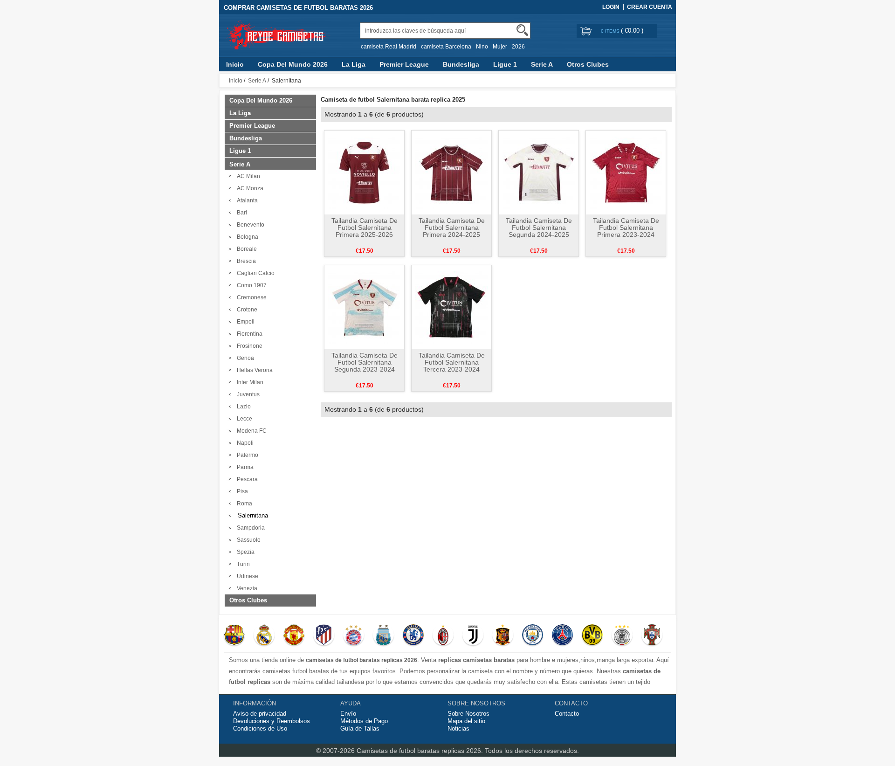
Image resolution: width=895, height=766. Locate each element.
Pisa (241, 491)
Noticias (458, 728)
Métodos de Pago (364, 721)
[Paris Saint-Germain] (562, 636)
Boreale (245, 249)
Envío (348, 713)
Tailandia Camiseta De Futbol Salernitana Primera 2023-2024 (626, 227)
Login (611, 7)
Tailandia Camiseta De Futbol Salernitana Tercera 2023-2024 (452, 362)
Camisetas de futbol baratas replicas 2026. (421, 750)
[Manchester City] (532, 636)
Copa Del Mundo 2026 (293, 64)
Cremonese (250, 297)
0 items (611, 31)
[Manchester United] (293, 636)
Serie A (542, 64)
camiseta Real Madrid (388, 46)
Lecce (243, 418)
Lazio (242, 406)
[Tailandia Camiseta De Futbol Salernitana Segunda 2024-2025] (539, 172)
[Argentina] (383, 636)
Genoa (244, 358)
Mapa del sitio (466, 721)
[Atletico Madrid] (323, 636)
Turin (242, 564)
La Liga (353, 64)
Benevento (249, 224)
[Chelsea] (413, 636)
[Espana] (502, 636)
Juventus (247, 394)
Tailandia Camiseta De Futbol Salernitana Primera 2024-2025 (452, 227)
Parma (244, 467)
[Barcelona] (234, 636)
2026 (518, 46)
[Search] (522, 30)
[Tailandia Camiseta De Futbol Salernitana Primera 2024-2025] (451, 172)
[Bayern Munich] (353, 636)
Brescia (245, 261)
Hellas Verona (253, 370)
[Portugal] (651, 636)
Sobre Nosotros (468, 713)
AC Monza (248, 188)
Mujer (500, 46)
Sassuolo (247, 540)
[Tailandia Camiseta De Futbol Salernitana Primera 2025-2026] (364, 172)
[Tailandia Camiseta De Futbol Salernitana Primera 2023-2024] (626, 172)
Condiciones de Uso (260, 728)
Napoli (244, 443)
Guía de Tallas (359, 728)
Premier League (404, 64)
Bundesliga (461, 64)
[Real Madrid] (264, 636)
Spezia (244, 552)
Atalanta (246, 200)
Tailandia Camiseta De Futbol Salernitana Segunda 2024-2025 (539, 227)
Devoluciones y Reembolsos (271, 721)
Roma (243, 503)
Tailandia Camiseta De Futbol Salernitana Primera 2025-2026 (364, 227)
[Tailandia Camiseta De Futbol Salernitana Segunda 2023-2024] (364, 307)
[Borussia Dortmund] (592, 636)
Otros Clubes (588, 64)
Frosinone (248, 346)
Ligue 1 (505, 64)
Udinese (246, 576)
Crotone (245, 309)
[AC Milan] (443, 636)
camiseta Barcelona (446, 46)
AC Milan (247, 176)
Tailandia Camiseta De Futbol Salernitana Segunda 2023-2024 (364, 362)
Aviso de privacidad (259, 713)
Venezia (245, 588)
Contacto (567, 713)
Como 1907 (250, 285)
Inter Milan (248, 382)
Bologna (246, 237)
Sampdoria (249, 527)
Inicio (235, 64)
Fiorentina (248, 334)
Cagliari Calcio (254, 273)
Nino (482, 46)
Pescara (246, 479)
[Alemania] (622, 636)
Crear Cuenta (649, 7)
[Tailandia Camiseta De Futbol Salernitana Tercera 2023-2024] (451, 307)
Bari (240, 212)
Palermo (246, 455)
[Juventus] (472, 636)
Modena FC (250, 431)
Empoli (244, 321)
